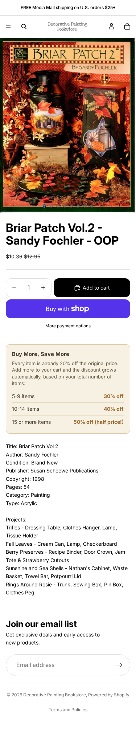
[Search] (24, 26)
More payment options (68, 325)
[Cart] (127, 26)
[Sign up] (119, 665)
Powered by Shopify (108, 694)
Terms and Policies (68, 709)
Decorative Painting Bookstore (54, 694)
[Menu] (8, 26)
